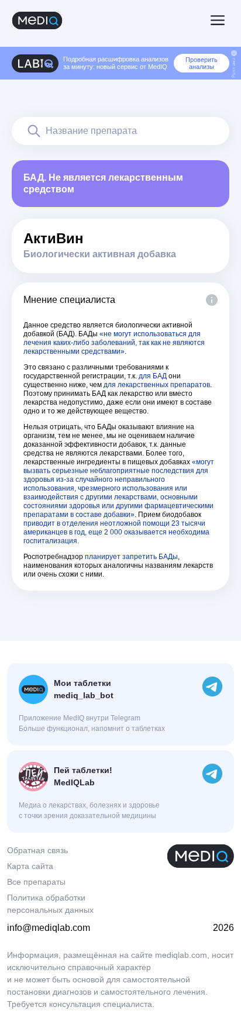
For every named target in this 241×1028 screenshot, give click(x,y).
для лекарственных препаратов (157, 385)
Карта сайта (30, 866)
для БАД (153, 376)
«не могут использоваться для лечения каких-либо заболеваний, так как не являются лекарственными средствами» (114, 343)
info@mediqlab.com (48, 928)
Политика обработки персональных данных (50, 904)
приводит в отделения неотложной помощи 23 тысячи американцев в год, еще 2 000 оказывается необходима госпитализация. (116, 532)
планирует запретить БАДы (131, 557)
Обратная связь (37, 850)
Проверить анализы (201, 63)
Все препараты (36, 881)
